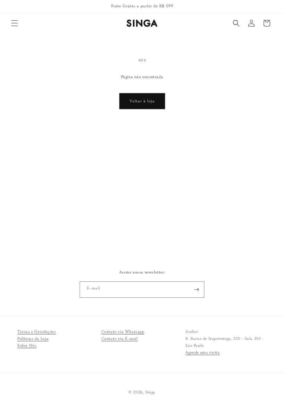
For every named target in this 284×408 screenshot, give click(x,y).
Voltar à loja (142, 101)
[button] (14, 23)
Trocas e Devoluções (36, 331)
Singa (150, 392)
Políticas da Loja (32, 338)
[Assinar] (196, 289)
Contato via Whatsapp (122, 331)
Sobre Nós (26, 345)
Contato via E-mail (119, 338)
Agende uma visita (202, 352)
